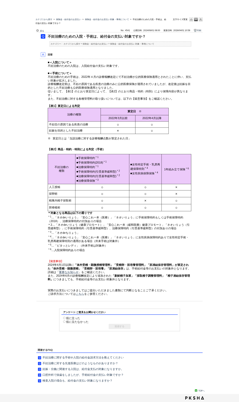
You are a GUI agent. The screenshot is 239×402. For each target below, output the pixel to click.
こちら (80, 293)
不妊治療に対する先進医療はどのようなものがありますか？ (80, 363)
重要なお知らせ (69, 272)
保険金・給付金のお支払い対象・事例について (107, 19)
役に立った (73, 318)
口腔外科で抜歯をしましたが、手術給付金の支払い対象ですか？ (83, 374)
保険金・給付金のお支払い (68, 19)
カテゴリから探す (44, 19)
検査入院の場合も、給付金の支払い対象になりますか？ (78, 380)
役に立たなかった (77, 321)
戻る (42, 31)
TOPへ (201, 391)
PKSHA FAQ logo (194, 398)
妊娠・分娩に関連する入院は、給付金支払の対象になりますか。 (83, 369)
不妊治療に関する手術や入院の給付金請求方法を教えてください (83, 357)
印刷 (199, 30)
